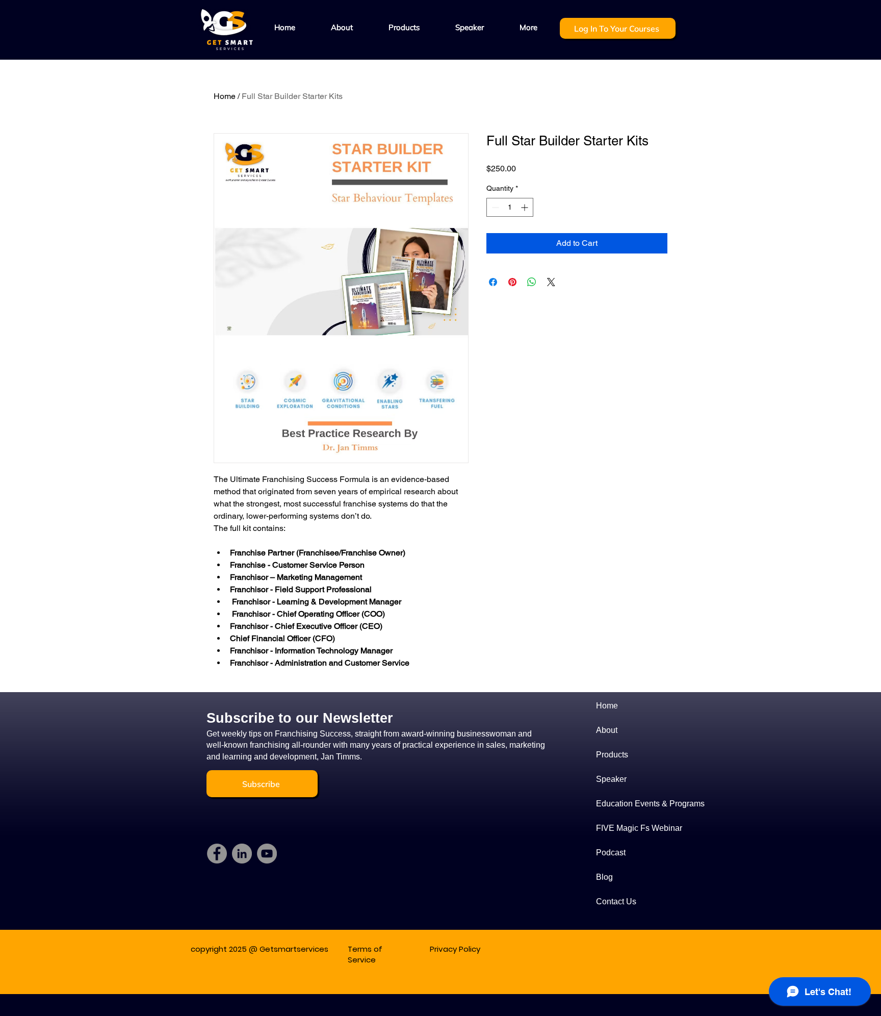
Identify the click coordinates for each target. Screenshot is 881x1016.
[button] (404, 27)
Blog (604, 877)
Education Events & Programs (634, 803)
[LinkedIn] (242, 853)
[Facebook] (217, 853)
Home (225, 96)
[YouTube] (267, 853)
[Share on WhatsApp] (532, 282)
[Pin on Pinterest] (512, 282)
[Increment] (525, 207)
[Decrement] (494, 207)
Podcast (611, 852)
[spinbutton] (510, 207)
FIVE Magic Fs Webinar (634, 828)
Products (612, 754)
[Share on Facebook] (493, 282)
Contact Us (616, 901)
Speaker (611, 779)
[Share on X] (551, 282)
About (606, 730)
